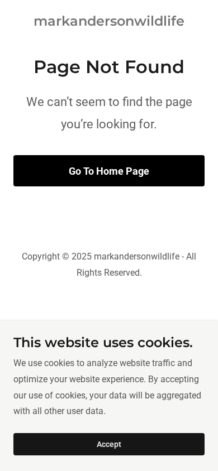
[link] (109, 22)
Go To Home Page (109, 171)
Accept (109, 444)
